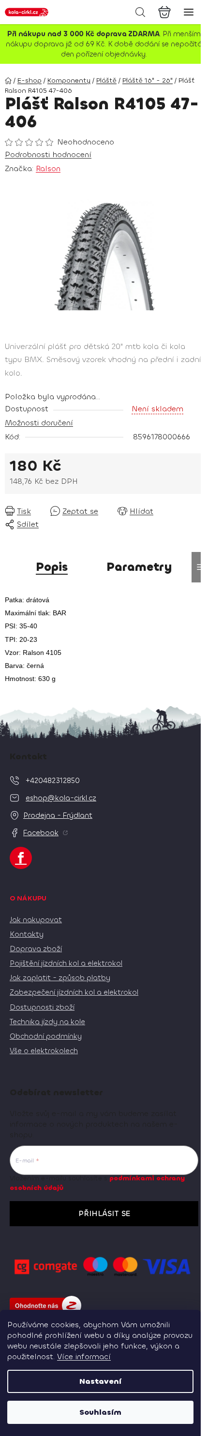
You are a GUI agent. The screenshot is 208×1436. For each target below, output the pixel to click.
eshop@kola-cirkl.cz (61, 798)
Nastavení (100, 1381)
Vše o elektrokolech (44, 1051)
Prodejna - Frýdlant (57, 815)
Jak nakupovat (36, 920)
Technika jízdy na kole (47, 1022)
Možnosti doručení (39, 423)
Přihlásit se (104, 1213)
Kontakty (27, 934)
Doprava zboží (36, 949)
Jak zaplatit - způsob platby (60, 978)
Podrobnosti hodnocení (48, 154)
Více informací (84, 1356)
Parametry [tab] (139, 567)
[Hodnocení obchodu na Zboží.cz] (45, 1305)
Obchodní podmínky (46, 1036)
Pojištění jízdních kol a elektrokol (66, 963)
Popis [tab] (52, 567)
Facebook (41, 833)
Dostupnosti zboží (42, 1007)
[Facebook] (21, 858)
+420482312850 (53, 780)
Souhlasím (100, 1412)
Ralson (48, 168)
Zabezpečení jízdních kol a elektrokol (74, 992)
